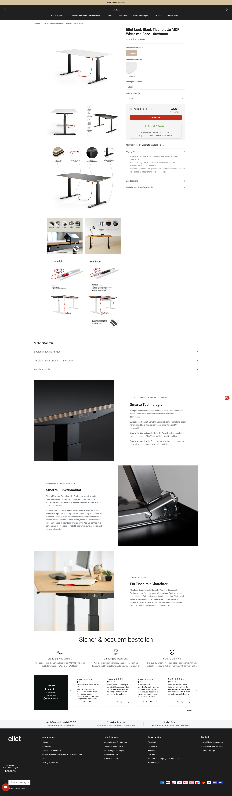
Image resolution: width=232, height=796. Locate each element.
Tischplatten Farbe (134, 60)
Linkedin (151, 754)
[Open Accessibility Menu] (227, 398)
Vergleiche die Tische (143, 109)
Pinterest (152, 750)
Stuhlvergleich (42, 369)
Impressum (46, 746)
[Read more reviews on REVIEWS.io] (51, 698)
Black (130, 87)
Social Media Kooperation (212, 742)
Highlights (130, 151)
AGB (44, 758)
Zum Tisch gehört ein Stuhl (108, 3)
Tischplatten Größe (134, 48)
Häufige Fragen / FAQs (113, 746)
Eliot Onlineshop (19, 789)
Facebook (152, 742)
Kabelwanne (138, 93)
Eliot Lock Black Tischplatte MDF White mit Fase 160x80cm (63, 24)
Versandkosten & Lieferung (115, 742)
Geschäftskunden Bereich (153, 145)
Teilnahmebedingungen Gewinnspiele (164, 758)
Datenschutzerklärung (51, 750)
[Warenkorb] (227, 9)
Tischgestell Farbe (134, 82)
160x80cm (132, 53)
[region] (133, 690)
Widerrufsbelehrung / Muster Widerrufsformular (62, 754)
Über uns (45, 742)
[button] (10, 768)
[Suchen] (5, 9)
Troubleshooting (111, 754)
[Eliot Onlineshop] (116, 9)
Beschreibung (132, 181)
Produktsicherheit (111, 758)
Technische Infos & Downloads (139, 187)
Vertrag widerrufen (50, 762)
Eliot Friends (153, 762)
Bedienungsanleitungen (47, 351)
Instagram (152, 746)
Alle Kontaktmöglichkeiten (212, 746)
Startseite (37, 24)
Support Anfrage (208, 750)
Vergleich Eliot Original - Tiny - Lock (53, 360)
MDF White (131, 77)
